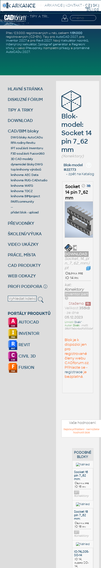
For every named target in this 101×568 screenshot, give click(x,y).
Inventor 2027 (16, 40)
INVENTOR (28, 333)
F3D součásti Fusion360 (27, 153)
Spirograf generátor (53, 44)
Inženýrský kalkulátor (21, 44)
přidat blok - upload (25, 212)
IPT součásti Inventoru (27, 148)
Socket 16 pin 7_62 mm (81, 475)
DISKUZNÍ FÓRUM (25, 99)
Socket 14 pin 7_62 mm (76, 192)
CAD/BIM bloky (23, 131)
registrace (74, 372)
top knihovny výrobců (26, 169)
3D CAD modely (22, 159)
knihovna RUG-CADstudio (29, 180)
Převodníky (34, 48)
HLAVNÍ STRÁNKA (25, 88)
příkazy (64, 48)
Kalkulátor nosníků (74, 40)
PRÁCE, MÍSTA (22, 254)
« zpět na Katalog (80, 174)
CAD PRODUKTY (24, 265)
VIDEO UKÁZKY (23, 244)
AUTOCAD (28, 322)
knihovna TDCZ (22, 191)
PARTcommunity (22, 201)
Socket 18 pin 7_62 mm (81, 515)
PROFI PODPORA (25, 286)
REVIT (24, 344)
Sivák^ (78, 322)
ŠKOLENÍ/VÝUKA (25, 233)
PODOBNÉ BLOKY (82, 454)
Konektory (74, 289)
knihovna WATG (22, 186)
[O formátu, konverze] (66, 298)
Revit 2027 (44, 40)
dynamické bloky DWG (27, 164)
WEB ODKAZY (22, 275)
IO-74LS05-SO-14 (81, 553)
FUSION (26, 367)
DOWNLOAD (20, 120)
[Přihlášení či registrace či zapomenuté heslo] (64, 21)
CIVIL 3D (27, 356)
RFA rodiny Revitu (23, 143)
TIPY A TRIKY (20, 110)
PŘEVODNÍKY (21, 223)
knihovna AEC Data (25, 175)
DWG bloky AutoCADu (27, 137)
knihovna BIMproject (25, 196)
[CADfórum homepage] (15, 21)
